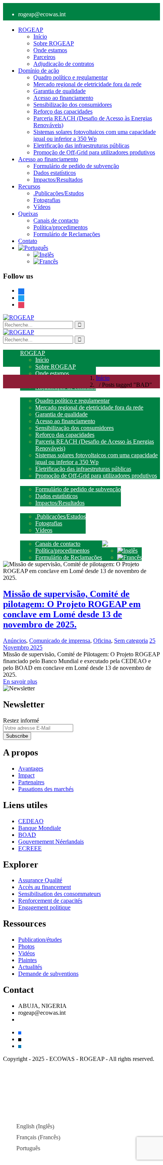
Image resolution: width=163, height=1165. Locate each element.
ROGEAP (30, 29)
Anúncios (14, 640)
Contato (27, 241)
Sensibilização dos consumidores (72, 104)
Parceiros (44, 57)
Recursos (29, 186)
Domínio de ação (38, 70)
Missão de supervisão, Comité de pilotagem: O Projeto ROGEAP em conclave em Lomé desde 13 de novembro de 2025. (72, 609)
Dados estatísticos (54, 173)
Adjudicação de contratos (63, 64)
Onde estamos (50, 50)
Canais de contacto (55, 220)
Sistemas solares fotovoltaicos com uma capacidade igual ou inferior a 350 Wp (94, 135)
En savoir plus (20, 681)
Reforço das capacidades (62, 111)
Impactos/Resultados (58, 179)
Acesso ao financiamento (63, 98)
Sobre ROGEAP (53, 43)
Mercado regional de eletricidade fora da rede (87, 84)
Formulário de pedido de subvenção (76, 166)
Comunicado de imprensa (59, 640)
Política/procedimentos (60, 227)
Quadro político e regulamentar (70, 77)
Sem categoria (131, 640)
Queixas (28, 213)
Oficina (102, 640)
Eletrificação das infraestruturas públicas (81, 145)
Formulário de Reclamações (66, 234)
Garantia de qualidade (59, 91)
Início (40, 36)
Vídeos (41, 207)
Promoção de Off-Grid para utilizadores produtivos (94, 152)
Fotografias (46, 200)
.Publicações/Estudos (58, 193)
